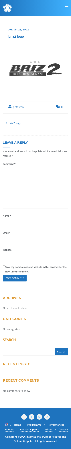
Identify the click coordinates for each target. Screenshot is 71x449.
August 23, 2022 (18, 29)
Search (9, 340)
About (48, 429)
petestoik (18, 107)
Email (6, 232)
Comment (9, 164)
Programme (34, 424)
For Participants (29, 429)
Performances (56, 424)
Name (7, 215)
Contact (63, 429)
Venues (9, 429)
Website (7, 249)
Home (17, 424)
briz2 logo (15, 123)
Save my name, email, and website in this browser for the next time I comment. (36, 269)
